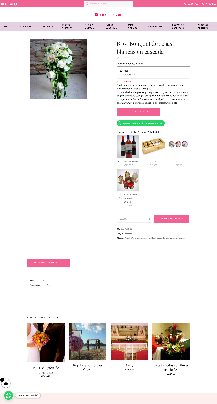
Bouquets (129, 234)
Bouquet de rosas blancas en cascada (170, 238)
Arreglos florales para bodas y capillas (140, 238)
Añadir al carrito (172, 219)
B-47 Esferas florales (87, 365)
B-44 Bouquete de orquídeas (46, 369)
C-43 (129, 365)
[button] (8, 395)
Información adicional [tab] (48, 263)
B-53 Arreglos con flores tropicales (171, 367)
